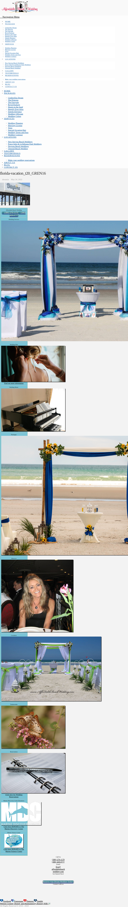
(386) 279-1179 (58, 859)
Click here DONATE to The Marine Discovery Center (14, 828)
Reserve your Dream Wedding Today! (58, 882)
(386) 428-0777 (58, 862)
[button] (10, 17)
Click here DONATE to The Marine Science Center (14, 850)
